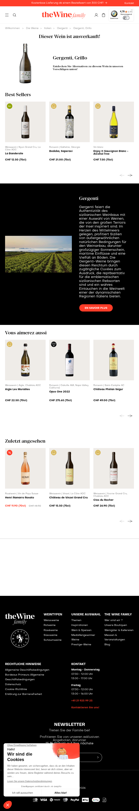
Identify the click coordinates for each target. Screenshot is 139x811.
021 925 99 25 (72, 584)
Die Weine (32, 28)
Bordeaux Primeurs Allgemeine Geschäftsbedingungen (24, 677)
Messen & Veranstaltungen (114, 637)
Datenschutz (13, 684)
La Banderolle (14, 153)
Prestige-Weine (81, 644)
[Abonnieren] (98, 757)
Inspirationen (79, 625)
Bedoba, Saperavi (61, 151)
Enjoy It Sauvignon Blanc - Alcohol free (110, 152)
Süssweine (50, 635)
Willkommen (12, 28)
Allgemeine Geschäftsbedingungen (27, 670)
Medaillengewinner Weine (83, 637)
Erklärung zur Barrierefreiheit (23, 694)
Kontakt (129, 3)
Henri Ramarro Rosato (19, 497)
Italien (47, 28)
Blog (107, 644)
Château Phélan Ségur (108, 389)
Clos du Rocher (103, 500)
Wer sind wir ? (113, 620)
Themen (76, 620)
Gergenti (62, 28)
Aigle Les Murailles (17, 389)
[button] (7, 15)
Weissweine (51, 620)
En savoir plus (96, 308)
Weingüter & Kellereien (118, 630)
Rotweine (50, 625)
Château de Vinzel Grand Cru (68, 497)
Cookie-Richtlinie (16, 689)
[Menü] (132, 11)
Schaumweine (53, 640)
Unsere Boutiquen (115, 625)
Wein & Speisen (81, 630)
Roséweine (51, 630)
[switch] (126, 18)
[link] (25, 571)
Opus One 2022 (59, 391)
